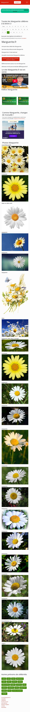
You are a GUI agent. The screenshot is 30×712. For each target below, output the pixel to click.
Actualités (3, 699)
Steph (13, 678)
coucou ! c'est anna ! (17, 690)
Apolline (4, 690)
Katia (24, 684)
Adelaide (4, 693)
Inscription (24, 38)
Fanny (16, 687)
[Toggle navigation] (27, 2)
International (4, 703)
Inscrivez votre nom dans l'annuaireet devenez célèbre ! (11, 59)
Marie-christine (5, 684)
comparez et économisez (19, 118)
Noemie (14, 681)
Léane (3, 678)
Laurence (19, 684)
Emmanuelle (23, 687)
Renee (9, 681)
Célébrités (17, 2)
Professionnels (4, 701)
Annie (9, 690)
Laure (8, 678)
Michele (20, 681)
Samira (4, 681)
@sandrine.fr (20, 678)
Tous (3, 26)
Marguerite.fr (5, 2)
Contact (3, 706)
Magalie (13, 684)
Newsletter (3, 707)
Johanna (4, 687)
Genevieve (10, 687)
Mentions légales (5, 704)
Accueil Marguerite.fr (5, 697)
